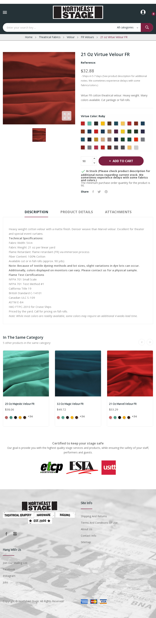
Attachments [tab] (118, 212)
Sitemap (86, 542)
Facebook (6, 533)
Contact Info (88, 535)
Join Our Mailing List (15, 563)
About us (86, 529)
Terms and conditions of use (99, 522)
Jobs (5, 582)
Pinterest (106, 192)
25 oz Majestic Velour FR (19, 403)
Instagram (15, 533)
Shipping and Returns (94, 516)
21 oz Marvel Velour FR (123, 403)
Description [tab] (36, 212)
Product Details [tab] (76, 212)
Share (93, 192)
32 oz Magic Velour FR (70, 403)
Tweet (99, 192)
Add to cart (123, 161)
